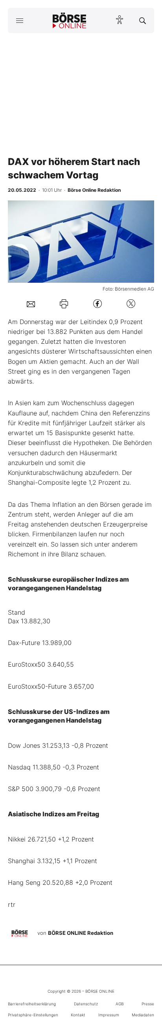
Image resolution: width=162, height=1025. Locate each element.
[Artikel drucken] (64, 303)
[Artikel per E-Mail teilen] (31, 303)
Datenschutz (86, 1003)
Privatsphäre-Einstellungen (33, 1014)
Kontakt (78, 1014)
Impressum (108, 1014)
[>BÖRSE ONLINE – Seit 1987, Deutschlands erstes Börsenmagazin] (70, 20)
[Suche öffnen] (142, 20)
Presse (148, 1003)
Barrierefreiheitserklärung (32, 1003)
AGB (119, 1003)
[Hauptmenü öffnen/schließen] (19, 20)
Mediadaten (143, 1014)
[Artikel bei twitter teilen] (131, 304)
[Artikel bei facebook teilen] (97, 304)
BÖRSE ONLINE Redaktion (80, 933)
